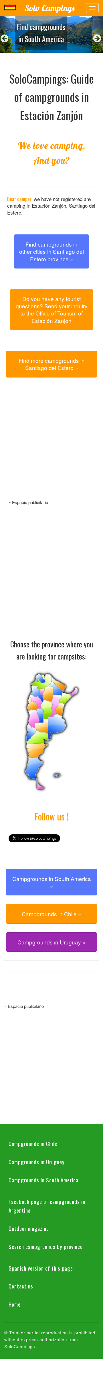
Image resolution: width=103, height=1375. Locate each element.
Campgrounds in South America (43, 1180)
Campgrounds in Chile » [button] (51, 914)
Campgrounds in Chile (33, 1143)
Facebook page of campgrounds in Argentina (47, 1205)
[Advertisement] (51, 445)
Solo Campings (49, 8)
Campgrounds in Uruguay (37, 1162)
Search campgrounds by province (46, 1246)
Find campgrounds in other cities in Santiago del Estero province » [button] (51, 251)
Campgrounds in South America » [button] (51, 882)
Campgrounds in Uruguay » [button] (51, 942)
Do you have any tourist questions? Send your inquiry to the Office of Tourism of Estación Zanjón (52, 309)
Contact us (21, 1286)
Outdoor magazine (29, 1228)
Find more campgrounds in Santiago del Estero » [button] (52, 363)
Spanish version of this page (41, 1268)
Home (15, 1304)
